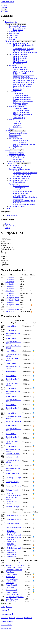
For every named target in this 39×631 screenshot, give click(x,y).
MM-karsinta (10, 307)
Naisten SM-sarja (11, 326)
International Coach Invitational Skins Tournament (12, 581)
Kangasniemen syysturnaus (15, 565)
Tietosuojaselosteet (7, 621)
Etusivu (7, 224)
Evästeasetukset (6, 628)
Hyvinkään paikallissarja (11, 532)
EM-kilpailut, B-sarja (12, 298)
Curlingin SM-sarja (12, 457)
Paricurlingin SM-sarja (13, 421)
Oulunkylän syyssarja (14, 535)
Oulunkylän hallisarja (14, 515)
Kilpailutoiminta (10, 226)
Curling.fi (4, 7)
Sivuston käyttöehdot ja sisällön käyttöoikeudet (16, 618)
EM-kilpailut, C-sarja (12, 305)
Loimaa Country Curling (14, 563)
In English (4, 11)
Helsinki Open (10, 577)
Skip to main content (7, 2)
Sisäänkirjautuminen (11, 215)
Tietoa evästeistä (6, 625)
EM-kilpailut (10, 277)
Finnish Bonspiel (11, 574)
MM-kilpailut (10, 286)
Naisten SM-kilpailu (12, 473)
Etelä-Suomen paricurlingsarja (12, 551)
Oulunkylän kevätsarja (14, 537)
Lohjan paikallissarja (14, 527)
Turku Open (10, 572)
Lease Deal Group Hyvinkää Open (12, 600)
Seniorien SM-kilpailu (13, 454)
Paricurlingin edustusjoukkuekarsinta (13, 494)
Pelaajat (7, 228)
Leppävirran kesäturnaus (14, 570)
